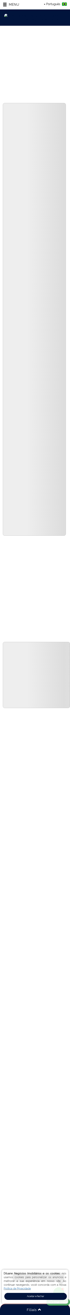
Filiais (32, 1310)
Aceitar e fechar (35, 1296)
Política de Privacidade (17, 1288)
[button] (11, 4)
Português (53, 4)
